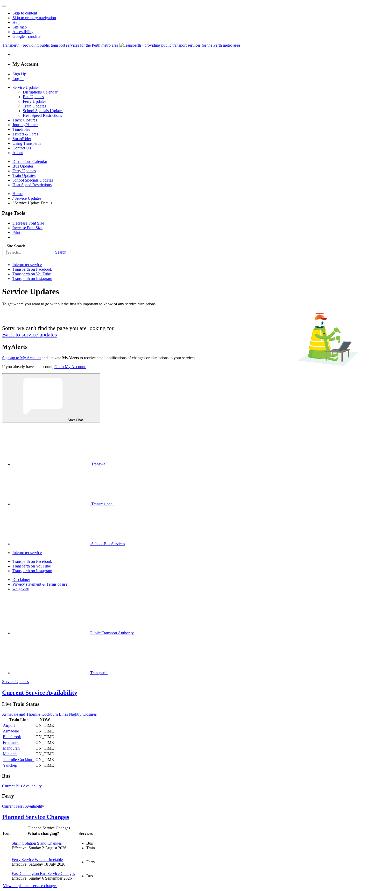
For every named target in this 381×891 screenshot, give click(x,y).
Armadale (11, 731)
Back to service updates (29, 334)
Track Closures (24, 120)
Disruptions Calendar (40, 92)
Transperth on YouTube (31, 274)
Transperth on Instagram (32, 278)
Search (60, 252)
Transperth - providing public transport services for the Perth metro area (60, 45)
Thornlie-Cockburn (18, 759)
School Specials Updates (43, 111)
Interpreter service (27, 264)
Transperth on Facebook (32, 269)
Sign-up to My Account (21, 358)
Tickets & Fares (25, 134)
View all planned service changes (30, 885)
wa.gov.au (20, 589)
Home (17, 193)
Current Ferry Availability (23, 806)
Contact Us (21, 148)
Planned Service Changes (35, 817)
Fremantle (11, 742)
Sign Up (19, 74)
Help (16, 22)
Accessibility (22, 32)
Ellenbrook (12, 737)
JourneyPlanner (25, 125)
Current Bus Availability (22, 786)
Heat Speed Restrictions (42, 115)
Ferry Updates (34, 101)
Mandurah (11, 748)
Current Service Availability (39, 692)
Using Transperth (26, 143)
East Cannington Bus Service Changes (43, 873)
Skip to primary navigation (34, 18)
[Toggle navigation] (4, 5)
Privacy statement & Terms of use (39, 584)
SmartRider (21, 138)
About (17, 152)
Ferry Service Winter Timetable (37, 859)
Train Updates (34, 106)
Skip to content (24, 13)
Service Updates (25, 87)
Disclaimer (21, 579)
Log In (18, 78)
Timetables (21, 129)
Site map (19, 27)
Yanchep (10, 765)
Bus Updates (33, 97)
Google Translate (26, 36)
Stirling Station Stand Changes (37, 843)
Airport (9, 725)
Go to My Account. (70, 366)
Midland (10, 754)
